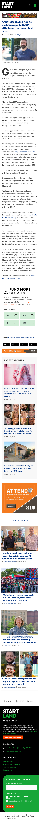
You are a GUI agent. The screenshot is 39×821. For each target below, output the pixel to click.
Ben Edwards (11, 337)
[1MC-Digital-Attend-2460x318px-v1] (19, 351)
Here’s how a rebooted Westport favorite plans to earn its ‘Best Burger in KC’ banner (18, 468)
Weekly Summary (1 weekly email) (20, 801)
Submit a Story (8, 770)
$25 (24, 316)
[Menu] (35, 5)
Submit (10, 807)
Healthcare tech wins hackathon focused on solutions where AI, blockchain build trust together (17, 556)
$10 (8, 323)
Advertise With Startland (11, 764)
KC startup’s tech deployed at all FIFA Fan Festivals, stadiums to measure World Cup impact (18, 598)
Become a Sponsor (9, 767)
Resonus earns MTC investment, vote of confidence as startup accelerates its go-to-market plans (19, 640)
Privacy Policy (25, 816)
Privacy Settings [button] (16, 816)
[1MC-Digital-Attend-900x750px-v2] (19, 484)
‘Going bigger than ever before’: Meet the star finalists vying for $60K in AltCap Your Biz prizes (18, 431)
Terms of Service (11, 818)
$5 (8, 316)
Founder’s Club (8, 761)
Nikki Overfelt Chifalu (10, 603)
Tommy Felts (7, 645)
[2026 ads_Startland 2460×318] (19, 15)
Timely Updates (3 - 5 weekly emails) (17, 797)
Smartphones (25, 337)
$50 (24, 323)
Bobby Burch (20, 35)
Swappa (31, 337)
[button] (30, 5)
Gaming (18, 337)
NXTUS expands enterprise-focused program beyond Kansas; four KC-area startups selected (19, 681)
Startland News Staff (10, 561)
